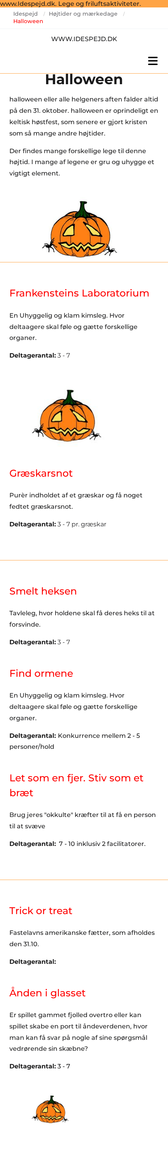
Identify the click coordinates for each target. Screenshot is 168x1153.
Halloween (28, 21)
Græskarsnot (41, 473)
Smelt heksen (43, 591)
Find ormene (41, 673)
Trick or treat (40, 910)
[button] (84, 61)
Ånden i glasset (47, 993)
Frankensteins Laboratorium (79, 293)
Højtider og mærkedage (83, 13)
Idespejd (25, 13)
